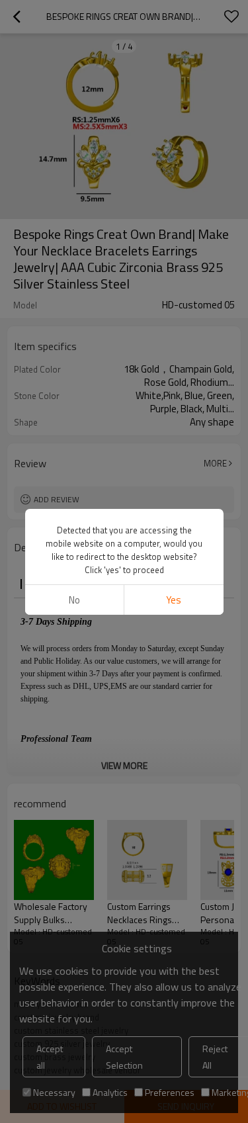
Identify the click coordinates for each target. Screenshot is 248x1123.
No (74, 599)
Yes (173, 599)
